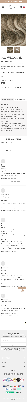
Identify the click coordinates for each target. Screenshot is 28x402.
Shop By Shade (10, 12)
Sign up (13, 345)
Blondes (18, 12)
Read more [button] (3, 68)
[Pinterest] (15, 374)
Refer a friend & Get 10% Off (8, 80)
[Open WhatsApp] (22, 290)
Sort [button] (2, 150)
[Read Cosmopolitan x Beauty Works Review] (13, 379)
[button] (13, 61)
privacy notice (18, 350)
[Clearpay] (19, 389)
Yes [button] (12, 181)
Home (2, 12)
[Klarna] (14, 389)
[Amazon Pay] (10, 389)
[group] (13, 143)
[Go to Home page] (12, 7)
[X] (12, 374)
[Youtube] (21, 374)
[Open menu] (3, 7)
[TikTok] (18, 374)
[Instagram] (8, 374)
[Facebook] (5, 374)
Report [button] (15, 181)
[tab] (21, 155)
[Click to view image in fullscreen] (13, 30)
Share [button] (18, 181)
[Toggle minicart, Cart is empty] (21, 6)
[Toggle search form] (17, 6)
